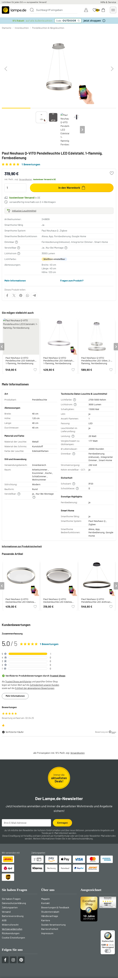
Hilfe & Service (108, 2)
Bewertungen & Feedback (55, 907)
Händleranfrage (49, 915)
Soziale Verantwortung (53, 924)
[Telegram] (34, 295)
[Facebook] (7, 295)
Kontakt (45, 903)
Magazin (45, 898)
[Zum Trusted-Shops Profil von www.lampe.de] (98, 909)
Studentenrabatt (50, 911)
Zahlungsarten (10, 907)
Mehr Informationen (15, 280)
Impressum (47, 933)
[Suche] (32, 10)
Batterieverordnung (13, 915)
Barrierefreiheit (49, 928)
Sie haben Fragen (11, 898)
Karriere (45, 920)
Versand (6, 911)
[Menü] (113, 932)
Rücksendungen (11, 933)
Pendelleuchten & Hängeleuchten (48, 28)
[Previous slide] (35, 129)
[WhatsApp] (27, 295)
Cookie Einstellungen (13, 937)
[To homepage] (14, 10)
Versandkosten (25, 179)
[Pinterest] (21, 295)
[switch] (108, 951)
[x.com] (14, 295)
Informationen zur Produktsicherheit (22, 546)
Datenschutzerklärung (82, 838)
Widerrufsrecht (10, 924)
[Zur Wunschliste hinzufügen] (112, 173)
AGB (4, 920)
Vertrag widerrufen (12, 928)
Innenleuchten (22, 28)
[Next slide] (82, 129)
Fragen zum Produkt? (71, 280)
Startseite (6, 28)
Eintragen (62, 822)
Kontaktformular (62, 836)
